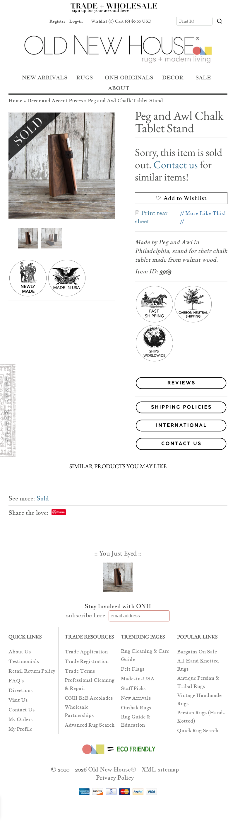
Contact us (175, 164)
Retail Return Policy (31, 671)
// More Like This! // (203, 217)
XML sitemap (160, 769)
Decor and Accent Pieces (55, 101)
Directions (20, 690)
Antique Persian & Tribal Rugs (198, 682)
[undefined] (61, 166)
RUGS (84, 77)
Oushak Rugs (136, 708)
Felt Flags (132, 669)
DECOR (173, 77)
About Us (19, 652)
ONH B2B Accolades (89, 698)
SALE (203, 77)
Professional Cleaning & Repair (89, 684)
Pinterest (28, 21)
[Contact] (117, 445)
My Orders (20, 719)
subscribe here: (86, 615)
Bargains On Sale (197, 652)
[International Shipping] (117, 427)
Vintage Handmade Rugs (199, 699)
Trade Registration (87, 661)
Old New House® (112, 769)
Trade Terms (80, 671)
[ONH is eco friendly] (118, 755)
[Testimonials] (181, 389)
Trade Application (86, 652)
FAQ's (16, 681)
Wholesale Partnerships (79, 711)
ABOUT (118, 88)
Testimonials (23, 661)
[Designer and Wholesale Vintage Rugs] (117, 11)
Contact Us (21, 710)
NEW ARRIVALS (44, 77)
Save (61, 512)
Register (57, 21)
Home (15, 101)
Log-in (76, 21)
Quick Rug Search (197, 731)
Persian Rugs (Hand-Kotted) (201, 717)
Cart (133, 21)
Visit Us (18, 700)
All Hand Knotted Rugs (198, 665)
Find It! (186, 21)
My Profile (20, 729)
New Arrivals (136, 698)
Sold (43, 498)
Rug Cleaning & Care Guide (145, 655)
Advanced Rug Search (89, 725)
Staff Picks (133, 688)
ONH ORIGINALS (129, 77)
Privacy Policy (115, 777)
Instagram (39, 21)
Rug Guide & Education (135, 721)
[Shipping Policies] (117, 408)
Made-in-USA (138, 679)
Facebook (17, 21)
